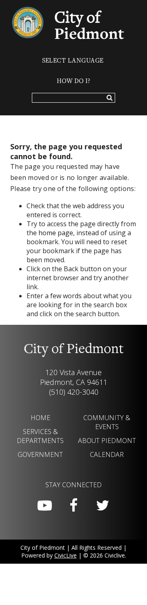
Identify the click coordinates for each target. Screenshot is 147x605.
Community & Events (106, 422)
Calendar (107, 454)
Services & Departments (40, 436)
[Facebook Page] (73, 505)
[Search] (110, 98)
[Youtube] (44, 505)
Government (40, 454)
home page (55, 232)
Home (40, 417)
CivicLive (65, 555)
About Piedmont (107, 440)
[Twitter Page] (102, 505)
